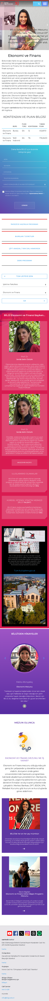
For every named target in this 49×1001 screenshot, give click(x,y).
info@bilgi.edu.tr (8, 998)
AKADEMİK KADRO (24, 462)
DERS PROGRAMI (24, 260)
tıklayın (4, 982)
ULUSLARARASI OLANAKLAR (24, 474)
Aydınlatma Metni (36, 193)
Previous (6, 599)
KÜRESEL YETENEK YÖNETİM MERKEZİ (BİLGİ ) (24, 501)
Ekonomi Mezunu (24, 687)
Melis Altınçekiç (24, 682)
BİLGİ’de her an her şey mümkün (24, 834)
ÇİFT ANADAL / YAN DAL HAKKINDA (24, 248)
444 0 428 (5, 989)
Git (24, 301)
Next (42, 599)
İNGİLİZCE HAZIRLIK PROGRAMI (24, 224)
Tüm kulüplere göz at (24, 571)
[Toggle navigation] (45, 3)
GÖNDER (24, 205)
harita (4, 949)
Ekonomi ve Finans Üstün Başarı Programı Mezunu (24, 894)
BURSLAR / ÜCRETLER (24, 236)
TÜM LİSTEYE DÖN (24, 276)
